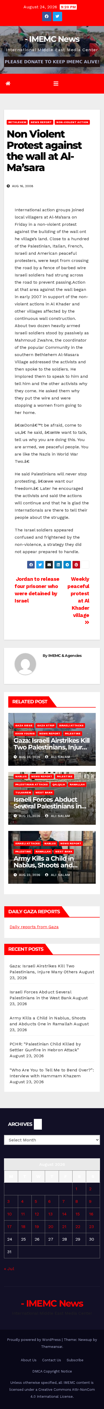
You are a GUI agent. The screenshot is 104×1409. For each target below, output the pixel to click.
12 (37, 1213)
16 (91, 1213)
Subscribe (75, 1360)
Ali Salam (60, 757)
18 (23, 1226)
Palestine (73, 733)
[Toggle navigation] (56, 84)
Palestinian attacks (31, 784)
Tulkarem (23, 792)
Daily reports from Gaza (34, 926)
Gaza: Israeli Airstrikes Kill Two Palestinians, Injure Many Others (52, 747)
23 (91, 1226)
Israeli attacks (71, 725)
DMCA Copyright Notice (52, 1371)
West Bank (44, 792)
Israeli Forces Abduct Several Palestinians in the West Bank (47, 806)
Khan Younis (25, 733)
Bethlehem (17, 122)
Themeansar (51, 1347)
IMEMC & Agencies (65, 655)
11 (23, 1213)
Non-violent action (72, 122)
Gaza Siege (24, 725)
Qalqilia (58, 784)
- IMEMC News (52, 39)
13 (50, 1213)
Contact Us (51, 1360)
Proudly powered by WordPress (34, 1340)
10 (9, 1213)
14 (64, 1213)
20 (50, 1226)
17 (9, 1226)
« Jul (9, 1268)
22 (77, 1226)
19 (37, 1226)
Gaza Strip (45, 725)
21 (64, 1226)
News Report (41, 122)
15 (77, 1213)
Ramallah (77, 784)
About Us (29, 1360)
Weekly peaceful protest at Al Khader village (78, 597)
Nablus (21, 776)
